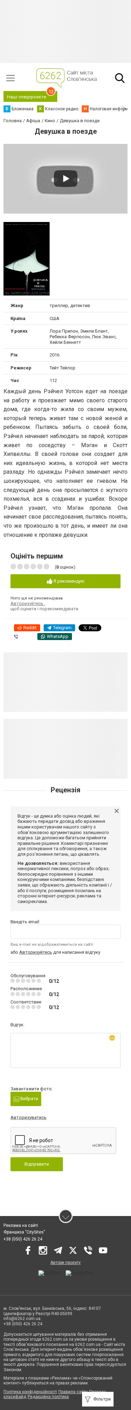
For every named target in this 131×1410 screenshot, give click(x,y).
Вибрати (28, 1098)
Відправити (36, 1164)
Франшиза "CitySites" (24, 1232)
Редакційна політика (48, 1396)
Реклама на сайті (20, 1225)
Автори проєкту (65, 1262)
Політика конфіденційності (30, 1391)
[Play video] (66, 178)
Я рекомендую (68, 581)
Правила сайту (73, 1391)
